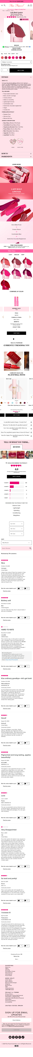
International (8, 974)
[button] (16, 422)
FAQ (6, 986)
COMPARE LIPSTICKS (16, 49)
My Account (8, 985)
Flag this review (7, 591)
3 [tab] (17, 339)
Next (31, 31)
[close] (31, 422)
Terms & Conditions (10, 1000)
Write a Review (16, 476)
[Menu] (2, 5)
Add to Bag (20, 70)
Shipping (7, 984)
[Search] (5, 5)
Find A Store (8, 975)
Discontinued (8, 972)
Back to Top (16, 956)
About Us (7, 967)
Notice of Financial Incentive (16, 1026)
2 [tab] (15, 339)
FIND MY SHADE (16, 48)
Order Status (8, 980)
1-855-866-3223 (9, 989)
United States (11, 1005)
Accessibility (8, 1002)
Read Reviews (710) (21, 17)
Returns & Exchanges (11, 982)
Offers (7, 968)
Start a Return (9, 981)
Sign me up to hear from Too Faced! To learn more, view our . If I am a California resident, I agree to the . (16, 1025)
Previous (1, 31)
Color (23, 251)
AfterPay (7, 970)
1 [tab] (13, 339)
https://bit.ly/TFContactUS (12, 659)
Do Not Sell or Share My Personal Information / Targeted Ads (14, 996)
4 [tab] (19, 339)
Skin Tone (11, 251)
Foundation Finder (10, 971)
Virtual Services (9, 988)
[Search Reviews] (30, 548)
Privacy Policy (9, 994)
